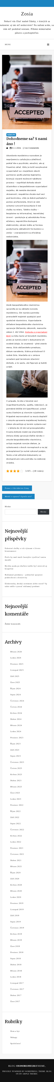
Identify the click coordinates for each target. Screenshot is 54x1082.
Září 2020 (14, 879)
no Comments (32, 148)
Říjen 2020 (15, 873)
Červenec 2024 (17, 701)
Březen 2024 (16, 725)
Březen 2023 (16, 787)
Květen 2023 (16, 774)
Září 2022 (14, 817)
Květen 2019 (16, 934)
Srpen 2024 (15, 695)
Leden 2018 (15, 977)
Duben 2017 (15, 995)
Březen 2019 (16, 940)
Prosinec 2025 (16, 664)
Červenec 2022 (17, 830)
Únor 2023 (15, 793)
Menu (8, 44)
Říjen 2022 (15, 811)
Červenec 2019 (17, 928)
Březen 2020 (16, 891)
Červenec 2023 (17, 762)
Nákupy (11, 135)
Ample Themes (30, 1074)
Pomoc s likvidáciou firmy (17, 488)
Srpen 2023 (15, 756)
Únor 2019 (15, 946)
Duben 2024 (15, 719)
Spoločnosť (15, 1043)
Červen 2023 (16, 768)
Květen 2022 (16, 836)
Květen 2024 (16, 713)
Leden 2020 (15, 897)
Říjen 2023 (15, 744)
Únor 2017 (15, 1001)
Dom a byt (15, 1031)
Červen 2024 (16, 707)
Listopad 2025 (17, 670)
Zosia (27, 14)
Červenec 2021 (17, 854)
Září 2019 (14, 915)
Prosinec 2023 (16, 738)
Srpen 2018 (15, 958)
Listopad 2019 (17, 909)
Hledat (8, 506)
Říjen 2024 (15, 689)
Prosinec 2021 (16, 848)
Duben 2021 (15, 860)
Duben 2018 (15, 965)
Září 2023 (14, 750)
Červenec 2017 (17, 989)
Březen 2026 (16, 652)
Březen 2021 (16, 866)
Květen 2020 (16, 885)
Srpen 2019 (15, 922)
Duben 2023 (15, 780)
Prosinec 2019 (16, 903)
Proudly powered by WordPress (20, 1071)
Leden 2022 (15, 842)
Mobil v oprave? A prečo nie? (18, 496)
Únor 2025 (15, 682)
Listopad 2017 (17, 983)
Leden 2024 (15, 731)
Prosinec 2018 (16, 952)
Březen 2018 (16, 971)
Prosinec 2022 (16, 805)
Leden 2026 (15, 658)
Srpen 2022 (15, 823)
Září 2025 (14, 676)
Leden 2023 (15, 799)
